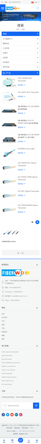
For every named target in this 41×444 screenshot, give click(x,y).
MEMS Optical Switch (9, 377)
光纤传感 (6, 67)
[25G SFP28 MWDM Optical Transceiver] (9, 209)
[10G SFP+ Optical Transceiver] (9, 195)
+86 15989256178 (15, 287)
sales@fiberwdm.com (19, 296)
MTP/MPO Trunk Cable (26, 149)
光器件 (5, 53)
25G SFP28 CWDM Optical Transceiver (28, 178)
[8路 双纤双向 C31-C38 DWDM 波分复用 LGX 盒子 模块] (9, 139)
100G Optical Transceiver (10, 352)
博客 (3, 339)
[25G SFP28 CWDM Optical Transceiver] (9, 181)
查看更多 (21, 85)
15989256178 (17, 292)
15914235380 (14, 300)
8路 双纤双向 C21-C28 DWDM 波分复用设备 (28, 107)
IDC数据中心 (7, 39)
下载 (3, 328)
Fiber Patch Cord (7, 381)
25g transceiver (7, 355)
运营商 (5, 57)
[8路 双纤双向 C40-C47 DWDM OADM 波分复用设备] (9, 125)
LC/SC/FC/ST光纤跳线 (9, 241)
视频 (3, 335)
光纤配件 (6, 62)
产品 (3, 321)
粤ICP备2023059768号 (27, 431)
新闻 (3, 324)
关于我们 (4, 317)
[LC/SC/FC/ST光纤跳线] (11, 232)
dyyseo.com (23, 434)
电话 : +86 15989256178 (12, 2)
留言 (20, 440)
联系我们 (4, 332)
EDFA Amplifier (7, 373)
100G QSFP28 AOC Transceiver (25, 79)
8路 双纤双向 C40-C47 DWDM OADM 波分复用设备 (28, 122)
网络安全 (6, 43)
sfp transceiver (7, 359)
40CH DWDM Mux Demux (11, 363)
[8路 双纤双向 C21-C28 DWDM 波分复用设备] (9, 110)
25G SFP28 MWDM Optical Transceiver (28, 206)
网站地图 (25, 428)
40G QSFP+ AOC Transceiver (28, 92)
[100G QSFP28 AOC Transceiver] (9, 82)
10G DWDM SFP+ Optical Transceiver (27, 164)
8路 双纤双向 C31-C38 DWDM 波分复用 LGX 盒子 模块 (28, 136)
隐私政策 (17, 428)
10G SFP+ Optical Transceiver (28, 191)
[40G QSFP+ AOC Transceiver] (9, 96)
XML (31, 428)
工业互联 (6, 48)
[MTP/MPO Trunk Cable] (9, 153)
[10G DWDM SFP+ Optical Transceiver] (9, 167)
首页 (17, 29)
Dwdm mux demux (9, 366)
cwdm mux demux (8, 370)
